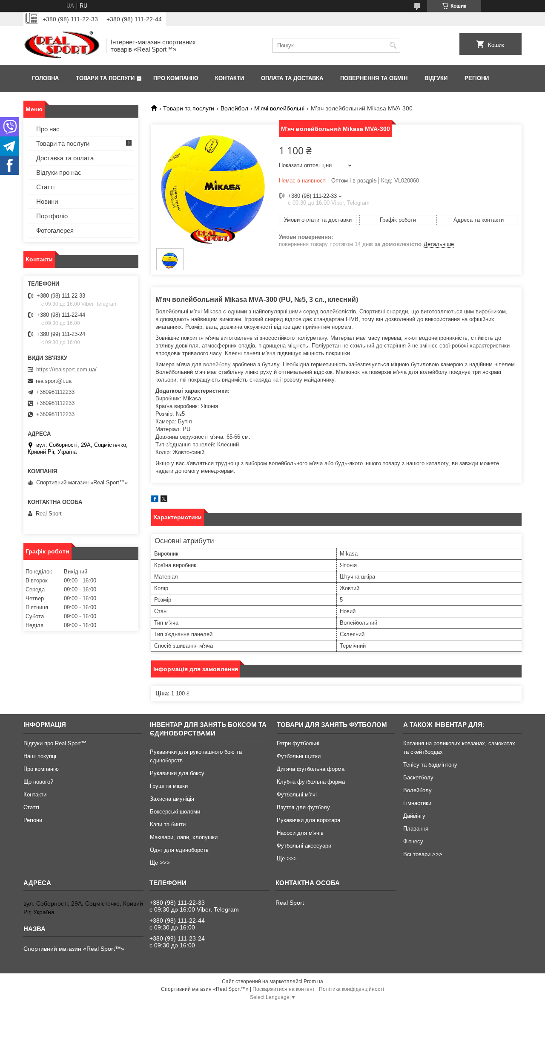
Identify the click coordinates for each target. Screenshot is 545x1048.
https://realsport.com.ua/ (66, 369)
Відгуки (436, 78)
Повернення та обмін (373, 78)
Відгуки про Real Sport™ (54, 743)
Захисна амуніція (172, 799)
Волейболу (417, 790)
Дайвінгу (414, 816)
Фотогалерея (55, 230)
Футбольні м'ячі (297, 794)
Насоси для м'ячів (300, 833)
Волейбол (234, 108)
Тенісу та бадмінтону (430, 764)
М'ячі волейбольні (279, 108)
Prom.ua (313, 981)
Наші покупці (39, 756)
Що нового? (38, 782)
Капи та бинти (168, 824)
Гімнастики (417, 803)
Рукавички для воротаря (308, 820)
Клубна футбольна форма (311, 782)
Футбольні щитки (299, 756)
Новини (47, 201)
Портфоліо (52, 216)
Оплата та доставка (292, 78)
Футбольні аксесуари (304, 845)
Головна (45, 78)
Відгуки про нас (58, 172)
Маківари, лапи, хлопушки (184, 837)
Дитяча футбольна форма (310, 769)
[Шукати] (392, 45)
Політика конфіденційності (351, 989)
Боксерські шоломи (175, 811)
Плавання (415, 828)
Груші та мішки (169, 786)
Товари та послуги (105, 78)
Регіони (477, 78)
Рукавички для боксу (177, 773)
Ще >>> (160, 863)
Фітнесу (413, 841)
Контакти (229, 78)
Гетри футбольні (298, 743)
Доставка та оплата (65, 158)
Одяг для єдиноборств (179, 850)
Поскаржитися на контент (283, 989)
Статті (45, 187)
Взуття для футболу (303, 807)
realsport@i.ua (54, 381)
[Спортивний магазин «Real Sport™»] (61, 45)
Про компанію (175, 78)
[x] (164, 500)
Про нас (48, 129)
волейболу (217, 364)
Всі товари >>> (422, 854)
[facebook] (154, 500)
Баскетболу (418, 777)
